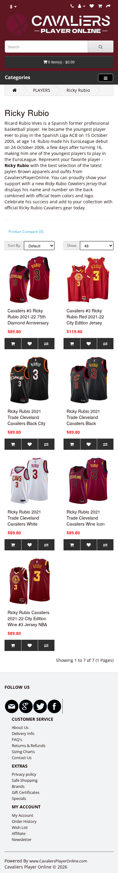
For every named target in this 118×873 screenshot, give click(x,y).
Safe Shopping (25, 780)
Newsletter (21, 839)
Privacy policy (24, 774)
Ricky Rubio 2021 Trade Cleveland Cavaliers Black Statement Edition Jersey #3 (83, 423)
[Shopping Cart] (100, 6)
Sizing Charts (23, 751)
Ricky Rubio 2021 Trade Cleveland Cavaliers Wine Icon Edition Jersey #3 (86, 521)
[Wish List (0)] (92, 6)
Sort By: (14, 245)
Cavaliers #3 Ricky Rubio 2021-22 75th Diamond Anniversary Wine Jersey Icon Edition (28, 323)
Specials (19, 798)
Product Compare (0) (26, 231)
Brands (18, 786)
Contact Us (21, 757)
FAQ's (17, 739)
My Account (22, 815)
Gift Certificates (25, 792)
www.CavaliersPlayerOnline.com (58, 861)
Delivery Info (23, 733)
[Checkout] (108, 6)
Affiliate (18, 833)
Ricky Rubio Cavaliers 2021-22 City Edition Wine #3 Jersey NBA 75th (28, 621)
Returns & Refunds (28, 745)
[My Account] (81, 6)
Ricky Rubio (78, 90)
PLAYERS (41, 90)
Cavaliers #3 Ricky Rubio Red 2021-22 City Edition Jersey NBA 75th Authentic (85, 320)
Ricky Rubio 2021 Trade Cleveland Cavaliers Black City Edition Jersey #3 (26, 420)
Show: (72, 245)
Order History (24, 821)
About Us (20, 727)
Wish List (20, 827)
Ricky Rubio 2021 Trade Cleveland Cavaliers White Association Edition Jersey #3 (26, 524)
